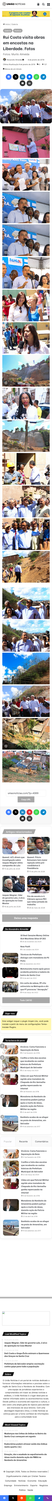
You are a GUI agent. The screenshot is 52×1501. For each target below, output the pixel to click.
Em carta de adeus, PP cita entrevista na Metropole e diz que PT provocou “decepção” (34, 986)
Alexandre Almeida (14, 60)
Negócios (43, 1485)
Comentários (41, 1141)
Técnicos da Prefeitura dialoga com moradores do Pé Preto (34, 957)
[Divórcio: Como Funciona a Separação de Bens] (10, 1049)
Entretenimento (21, 1485)
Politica (18, 30)
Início (7, 24)
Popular (8, 1141)
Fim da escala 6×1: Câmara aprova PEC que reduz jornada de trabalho (37, 900)
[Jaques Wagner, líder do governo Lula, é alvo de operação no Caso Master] (13, 884)
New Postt (25, 946)
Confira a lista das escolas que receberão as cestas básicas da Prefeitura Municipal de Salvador (33, 1062)
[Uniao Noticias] (13, 4)
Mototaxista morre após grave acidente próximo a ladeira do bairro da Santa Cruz (35, 971)
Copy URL (26, 799)
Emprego (8, 1485)
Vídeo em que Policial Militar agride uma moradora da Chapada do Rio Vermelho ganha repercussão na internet (34, 1082)
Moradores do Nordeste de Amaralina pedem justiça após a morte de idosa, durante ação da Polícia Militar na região (33, 1103)
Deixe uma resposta (26, 918)
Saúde (30, 1490)
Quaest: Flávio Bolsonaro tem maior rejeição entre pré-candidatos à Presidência (37, 863)
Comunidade (10, 1481)
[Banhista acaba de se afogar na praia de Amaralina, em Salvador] (10, 1123)
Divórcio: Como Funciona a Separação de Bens (33, 1048)
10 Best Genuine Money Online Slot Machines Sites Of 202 (34, 937)
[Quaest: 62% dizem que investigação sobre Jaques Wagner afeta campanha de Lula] (13, 845)
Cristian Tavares (38, 1476)
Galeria (15, 24)
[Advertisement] (26, 1267)
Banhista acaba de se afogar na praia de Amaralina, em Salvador (34, 1120)
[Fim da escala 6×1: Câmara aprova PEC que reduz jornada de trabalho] (38, 884)
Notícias (22, 1481)
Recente (23, 1141)
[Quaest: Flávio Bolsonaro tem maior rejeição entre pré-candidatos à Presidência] (38, 845)
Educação (42, 1481)
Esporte (33, 1485)
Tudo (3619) (26, 1000)
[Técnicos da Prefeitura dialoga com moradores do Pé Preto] (10, 958)
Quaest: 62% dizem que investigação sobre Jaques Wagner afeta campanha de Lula (13, 861)
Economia (32, 1481)
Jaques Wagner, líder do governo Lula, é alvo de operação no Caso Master (13, 899)
